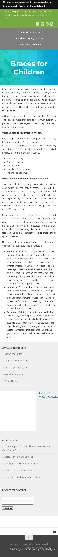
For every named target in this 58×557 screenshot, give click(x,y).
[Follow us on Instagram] (52, 24)
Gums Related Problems (17, 360)
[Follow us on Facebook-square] (37, 24)
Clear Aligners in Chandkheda (19, 457)
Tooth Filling (11, 381)
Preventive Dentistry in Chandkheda (22, 463)
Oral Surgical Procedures (17, 367)
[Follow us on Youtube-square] (47, 24)
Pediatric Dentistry (14, 374)
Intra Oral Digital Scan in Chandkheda (22, 477)
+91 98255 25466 (30, 32)
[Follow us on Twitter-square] (42, 24)
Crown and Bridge (13, 354)
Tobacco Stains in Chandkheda (19, 470)
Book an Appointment (30, 44)
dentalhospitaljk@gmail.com (29, 38)
